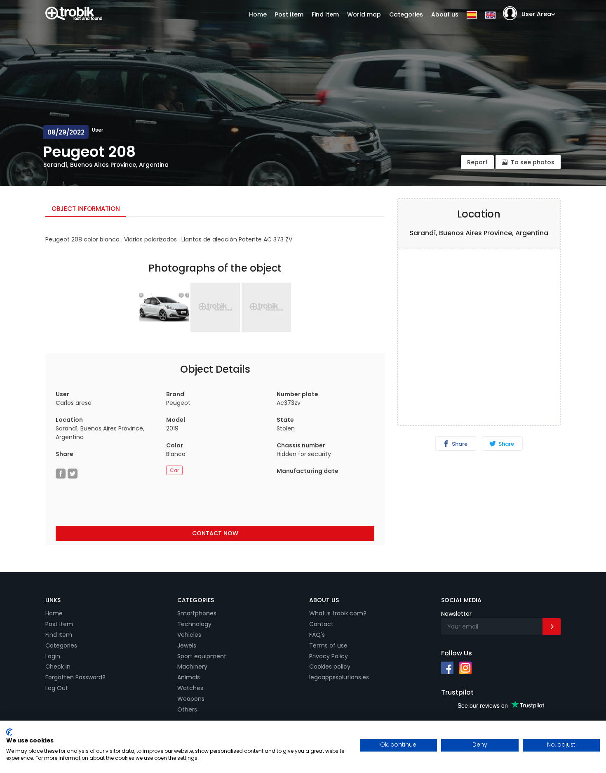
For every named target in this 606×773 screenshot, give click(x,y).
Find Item (325, 14)
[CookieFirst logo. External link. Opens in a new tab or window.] (9, 732)
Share (459, 444)
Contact (321, 624)
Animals (188, 677)
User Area (536, 14)
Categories (406, 14)
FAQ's (317, 634)
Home (258, 14)
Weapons (190, 698)
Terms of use (328, 645)
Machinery (192, 666)
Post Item (289, 14)
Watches (190, 688)
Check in (57, 666)
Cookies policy (329, 666)
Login (52, 656)
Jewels (186, 645)
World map (364, 14)
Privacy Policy (328, 656)
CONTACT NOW (215, 533)
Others (187, 709)
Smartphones (196, 613)
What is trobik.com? (337, 613)
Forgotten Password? (75, 677)
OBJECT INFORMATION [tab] (86, 208)
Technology (194, 624)
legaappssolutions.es (339, 677)
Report (477, 162)
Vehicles (189, 634)
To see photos (532, 162)
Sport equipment (201, 656)
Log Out (56, 688)
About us (444, 14)
